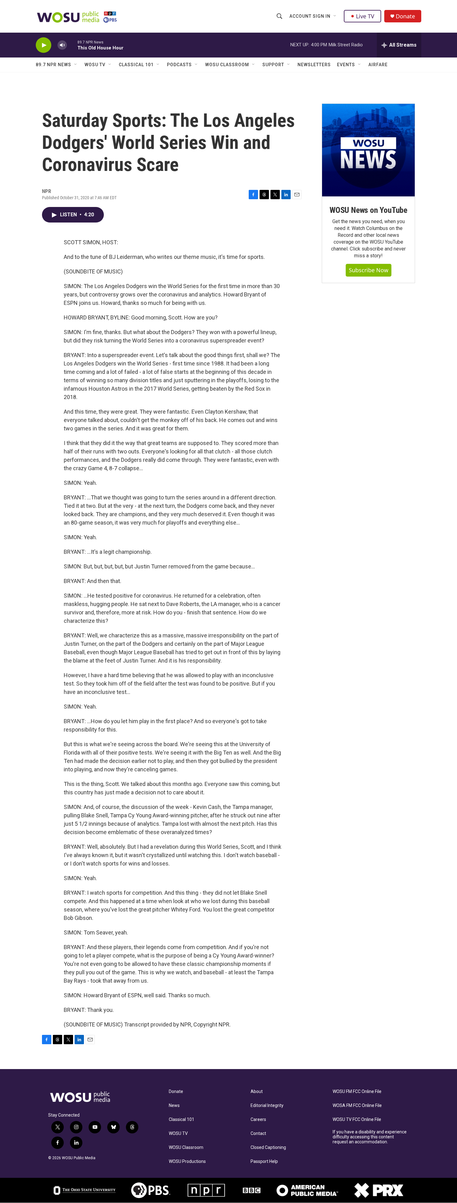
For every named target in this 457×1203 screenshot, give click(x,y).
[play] (43, 45)
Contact (258, 1133)
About (257, 1091)
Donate (405, 16)
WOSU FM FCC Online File (357, 1091)
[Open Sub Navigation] (335, 16)
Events (346, 64)
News (174, 1105)
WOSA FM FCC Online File (357, 1105)
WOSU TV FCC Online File (357, 1119)
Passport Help (264, 1161)
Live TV (365, 16)
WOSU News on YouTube (368, 210)
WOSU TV (95, 64)
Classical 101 (136, 64)
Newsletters (314, 64)
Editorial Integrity (267, 1105)
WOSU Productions (187, 1161)
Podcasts (179, 64)
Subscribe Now (368, 270)
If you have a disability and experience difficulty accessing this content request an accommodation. (370, 1137)
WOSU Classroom (227, 64)
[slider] (72, 45)
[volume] (62, 45)
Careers (258, 1119)
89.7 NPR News (53, 64)
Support (273, 64)
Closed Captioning (268, 1147)
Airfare (378, 64)
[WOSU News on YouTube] (368, 150)
